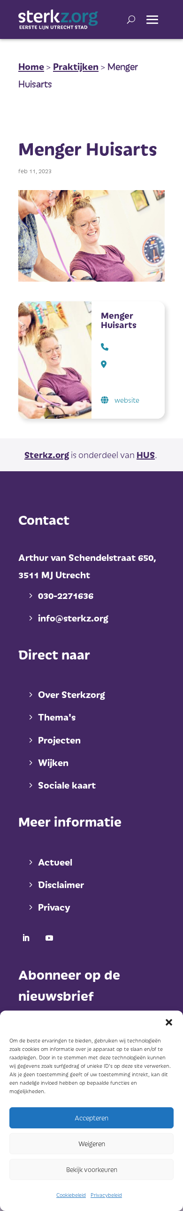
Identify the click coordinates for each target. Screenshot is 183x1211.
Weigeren (91, 1144)
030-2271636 (65, 595)
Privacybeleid (106, 1195)
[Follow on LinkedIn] (25, 937)
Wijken (53, 762)
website (126, 400)
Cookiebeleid (71, 1195)
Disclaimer (61, 884)
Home (31, 66)
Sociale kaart (67, 784)
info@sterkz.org (73, 617)
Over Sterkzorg (71, 694)
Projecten (59, 739)
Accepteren (91, 1118)
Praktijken (76, 66)
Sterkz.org (46, 454)
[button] (169, 1022)
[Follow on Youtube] (49, 937)
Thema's (57, 716)
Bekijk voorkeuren (91, 1169)
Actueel (55, 861)
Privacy (54, 906)
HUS (146, 454)
